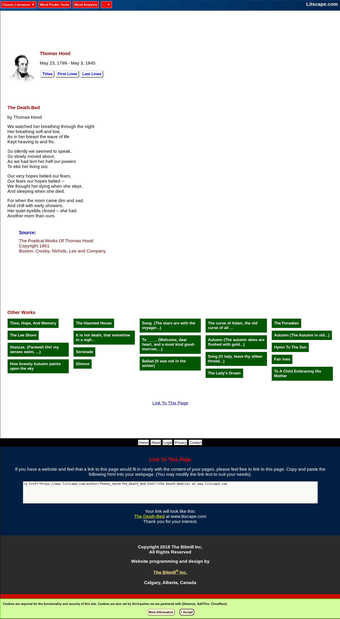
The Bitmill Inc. (170, 572)
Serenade (84, 352)
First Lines (67, 74)
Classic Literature (16, 4)
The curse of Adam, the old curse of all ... (232, 325)
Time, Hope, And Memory (33, 323)
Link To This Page (170, 403)
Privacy (180, 443)
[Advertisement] (170, 28)
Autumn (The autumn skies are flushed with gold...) (236, 342)
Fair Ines (282, 359)
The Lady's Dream (224, 373)
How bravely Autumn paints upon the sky (35, 366)
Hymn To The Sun (290, 347)
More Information (160, 612)
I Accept (187, 612)
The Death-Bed (149, 516)
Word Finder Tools (54, 4)
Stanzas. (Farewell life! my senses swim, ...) (34, 349)
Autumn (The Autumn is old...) (302, 335)
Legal (168, 443)
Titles (47, 74)
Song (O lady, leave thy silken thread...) (235, 358)
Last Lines (91, 74)
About (155, 443)
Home (143, 443)
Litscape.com (322, 4)
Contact (195, 443)
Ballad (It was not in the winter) (164, 363)
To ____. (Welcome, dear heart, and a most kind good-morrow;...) (168, 344)
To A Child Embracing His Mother (297, 373)
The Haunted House (94, 323)
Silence (82, 364)
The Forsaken (286, 323)
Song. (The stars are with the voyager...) (168, 325)
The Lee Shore (23, 335)
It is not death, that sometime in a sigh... (103, 337)
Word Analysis (85, 4)
